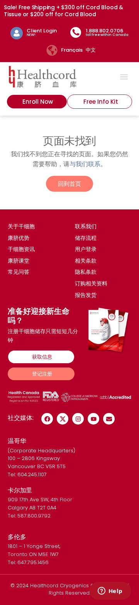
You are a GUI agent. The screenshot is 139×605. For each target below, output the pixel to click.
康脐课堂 (18, 261)
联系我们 (86, 226)
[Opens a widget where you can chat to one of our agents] (110, 591)
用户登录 (86, 249)
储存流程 (86, 238)
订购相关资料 (91, 283)
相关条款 (86, 261)
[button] (124, 76)
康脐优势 (18, 238)
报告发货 (86, 295)
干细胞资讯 (21, 249)
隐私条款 (86, 272)
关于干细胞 (21, 226)
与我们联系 (85, 164)
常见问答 (18, 272)
